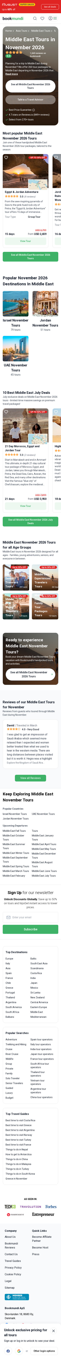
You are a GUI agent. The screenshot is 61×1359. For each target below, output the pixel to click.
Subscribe (30, 929)
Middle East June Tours (44, 871)
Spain (9, 973)
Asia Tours (21, 30)
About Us (10, 1236)
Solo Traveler (13, 1078)
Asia (8, 968)
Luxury (9, 1093)
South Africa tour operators (39, 1065)
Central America (39, 1002)
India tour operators (41, 1049)
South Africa (12, 1012)
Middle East (36, 1012)
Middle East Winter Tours (16, 853)
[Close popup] (53, 1331)
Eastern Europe (38, 1007)
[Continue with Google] (19, 1351)
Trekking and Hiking (16, 1044)
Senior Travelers (14, 1083)
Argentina (11, 1002)
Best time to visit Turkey (18, 1139)
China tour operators (41, 1097)
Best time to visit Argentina (20, 1130)
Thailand (10, 997)
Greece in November (16, 1178)
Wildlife (9, 1059)
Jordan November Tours (16, 818)
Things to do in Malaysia (18, 1164)
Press (35, 1254)
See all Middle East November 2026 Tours (30, 86)
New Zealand (37, 997)
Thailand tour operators (37, 1074)
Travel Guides (13, 1261)
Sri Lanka (35, 992)
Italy (8, 963)
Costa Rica (36, 973)
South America (14, 1007)
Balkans (10, 1017)
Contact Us (11, 1254)
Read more (11, 74)
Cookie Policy (13, 1274)
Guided (9, 1088)
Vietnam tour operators (37, 1082)
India (33, 978)
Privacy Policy (13, 1267)
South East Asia (38, 963)
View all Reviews (30, 778)
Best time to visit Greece (19, 1125)
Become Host (40, 1247)
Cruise (9, 1049)
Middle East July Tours (44, 875)
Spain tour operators (41, 1039)
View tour (25, 241)
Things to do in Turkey (17, 1169)
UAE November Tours (43, 814)
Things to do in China (17, 1159)
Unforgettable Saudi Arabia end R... (25, 762)
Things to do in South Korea (20, 1173)
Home (8, 30)
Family (9, 1073)
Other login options (44, 1351)
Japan (33, 983)
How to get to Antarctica (19, 1154)
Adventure (11, 1039)
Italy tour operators (40, 1044)
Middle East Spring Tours (16, 866)
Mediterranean (38, 1017)
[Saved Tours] (42, 18)
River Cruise (12, 1054)
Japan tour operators (41, 1054)
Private (9, 1068)
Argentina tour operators (38, 1091)
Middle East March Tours (16, 871)
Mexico (34, 987)
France (9, 978)
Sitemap (10, 1287)
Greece (9, 987)
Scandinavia (37, 968)
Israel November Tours (15, 814)
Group (9, 1063)
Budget (9, 1097)
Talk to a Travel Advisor (30, 99)
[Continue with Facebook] (8, 1351)
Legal (8, 1281)
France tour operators (42, 1059)
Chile (8, 983)
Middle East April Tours (44, 844)
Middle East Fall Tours (14, 831)
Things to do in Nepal (17, 1149)
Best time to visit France (18, 1144)
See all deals (50, 7)
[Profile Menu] (52, 18)
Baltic (33, 958)
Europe (9, 958)
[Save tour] (6, 157)
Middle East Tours (40, 30)
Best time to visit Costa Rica (20, 1120)
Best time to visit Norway (19, 1135)
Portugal (10, 992)
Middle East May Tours (44, 849)
